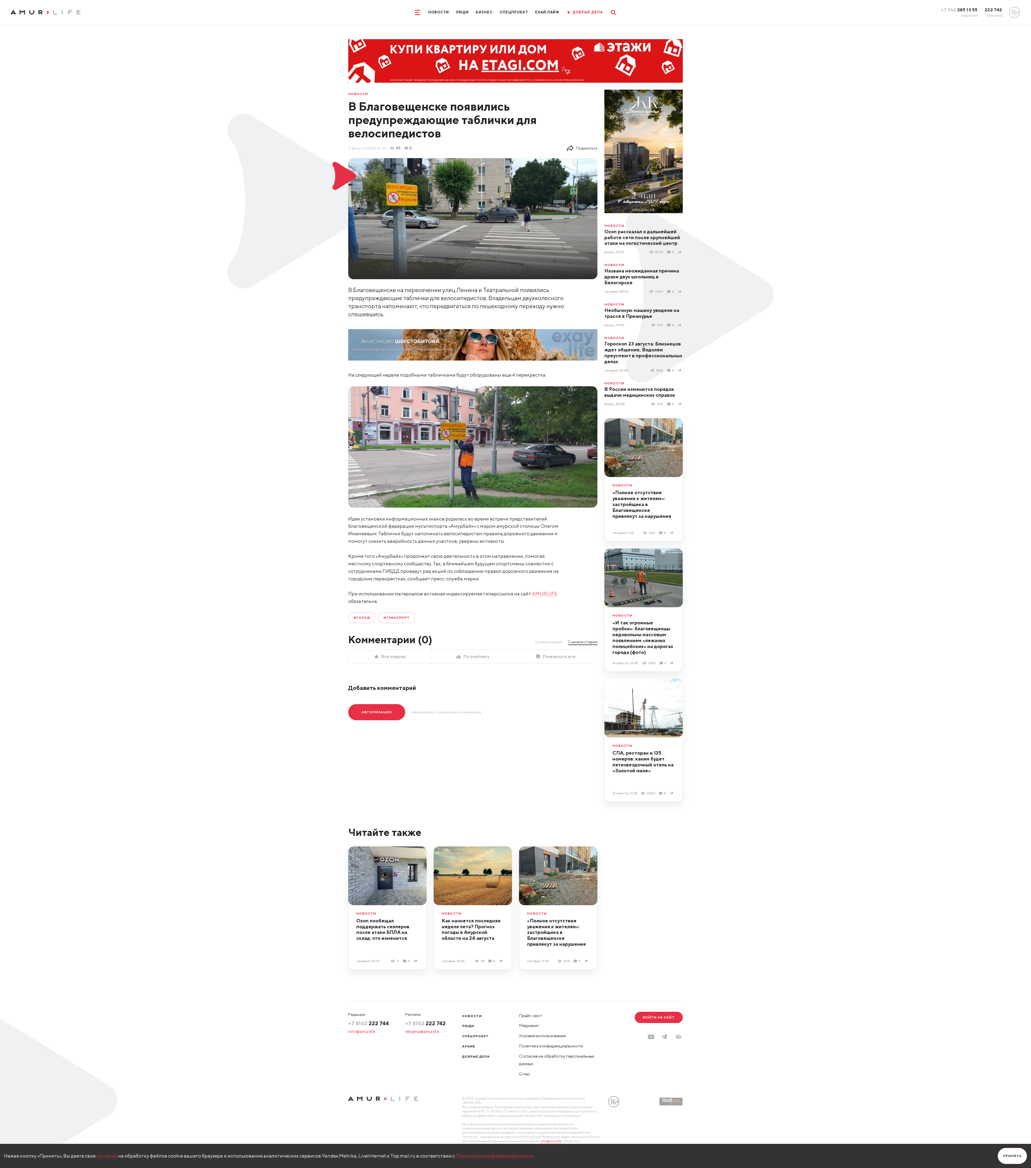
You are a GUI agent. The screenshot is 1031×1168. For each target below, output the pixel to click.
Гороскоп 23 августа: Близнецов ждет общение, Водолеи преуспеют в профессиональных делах (643, 352)
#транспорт (396, 618)
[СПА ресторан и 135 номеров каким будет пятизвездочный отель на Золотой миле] (672, 793)
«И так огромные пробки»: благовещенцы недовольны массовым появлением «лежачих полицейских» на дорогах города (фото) (642, 637)
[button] (678, 1037)
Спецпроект (514, 12)
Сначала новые (548, 642)
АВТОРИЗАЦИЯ (377, 712)
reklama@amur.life (422, 1031)
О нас (524, 1073)
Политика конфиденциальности (551, 1046)
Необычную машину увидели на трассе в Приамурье (641, 313)
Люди (462, 12)
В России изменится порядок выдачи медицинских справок (639, 392)
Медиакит (529, 1025)
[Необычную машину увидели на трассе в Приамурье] (680, 325)
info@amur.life (361, 1031)
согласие (106, 1156)
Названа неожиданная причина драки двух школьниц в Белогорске (641, 276)
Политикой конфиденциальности (494, 1156)
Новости (438, 12)
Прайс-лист (530, 1015)
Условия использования (542, 1035)
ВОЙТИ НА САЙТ (659, 1017)
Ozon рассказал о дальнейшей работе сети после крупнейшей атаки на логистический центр (642, 237)
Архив (468, 1046)
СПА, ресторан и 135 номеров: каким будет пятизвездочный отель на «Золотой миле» (643, 761)
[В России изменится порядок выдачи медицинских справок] (680, 403)
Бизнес (484, 12)
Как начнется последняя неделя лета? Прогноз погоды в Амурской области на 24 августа (471, 929)
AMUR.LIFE (544, 593)
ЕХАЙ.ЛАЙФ (547, 12)
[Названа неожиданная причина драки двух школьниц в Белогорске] (680, 291)
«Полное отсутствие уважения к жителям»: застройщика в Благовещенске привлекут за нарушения (641, 504)
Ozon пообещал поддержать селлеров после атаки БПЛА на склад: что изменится (382, 929)
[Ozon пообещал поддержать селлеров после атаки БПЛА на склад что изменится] (416, 960)
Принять (1012, 1156)
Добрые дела (476, 1056)
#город (362, 618)
